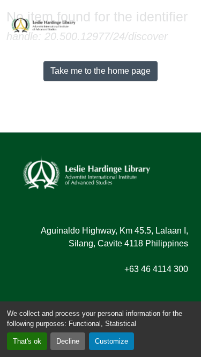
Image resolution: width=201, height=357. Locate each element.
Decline (67, 341)
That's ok (27, 341)
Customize (111, 341)
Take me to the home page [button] (100, 70)
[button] (43, 24)
